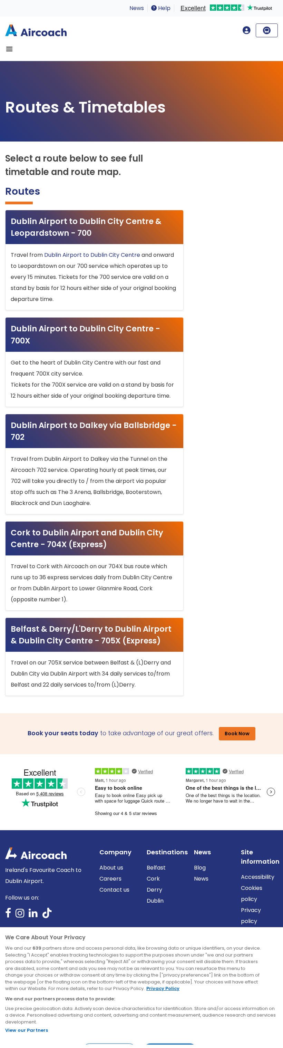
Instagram (20, 915)
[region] (141, 987)
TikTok (47, 915)
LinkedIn (33, 915)
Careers (110, 879)
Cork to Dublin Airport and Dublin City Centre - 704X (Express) (87, 538)
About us (111, 868)
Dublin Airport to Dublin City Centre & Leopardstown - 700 (86, 227)
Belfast (156, 868)
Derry (154, 890)
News (136, 8)
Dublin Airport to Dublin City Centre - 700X (85, 334)
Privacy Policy (162, 988)
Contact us (114, 890)
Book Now (237, 733)
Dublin (155, 901)
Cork (153, 879)
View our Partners (26, 1030)
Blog (200, 868)
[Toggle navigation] (9, 49)
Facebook (8, 915)
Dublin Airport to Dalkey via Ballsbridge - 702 (94, 431)
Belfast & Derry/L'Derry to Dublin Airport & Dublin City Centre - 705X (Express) (91, 634)
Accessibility (257, 877)
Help (163, 8)
